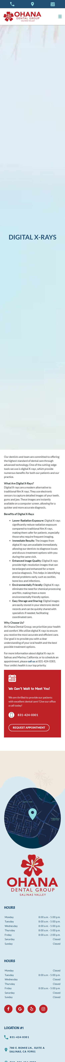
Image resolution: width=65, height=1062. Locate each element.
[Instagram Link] (43, 1009)
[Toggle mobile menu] (60, 16)
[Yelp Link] (32, 1009)
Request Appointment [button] (29, 727)
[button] (52, 4)
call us (31, 661)
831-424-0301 (28, 715)
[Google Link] (20, 1009)
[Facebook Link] (8, 1009)
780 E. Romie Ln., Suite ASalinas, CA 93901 (27, 1049)
